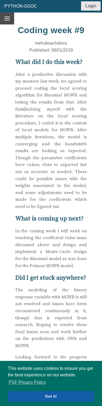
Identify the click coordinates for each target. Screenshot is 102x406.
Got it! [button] (51, 396)
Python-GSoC (20, 6)
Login (90, 6)
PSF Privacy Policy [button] (27, 382)
